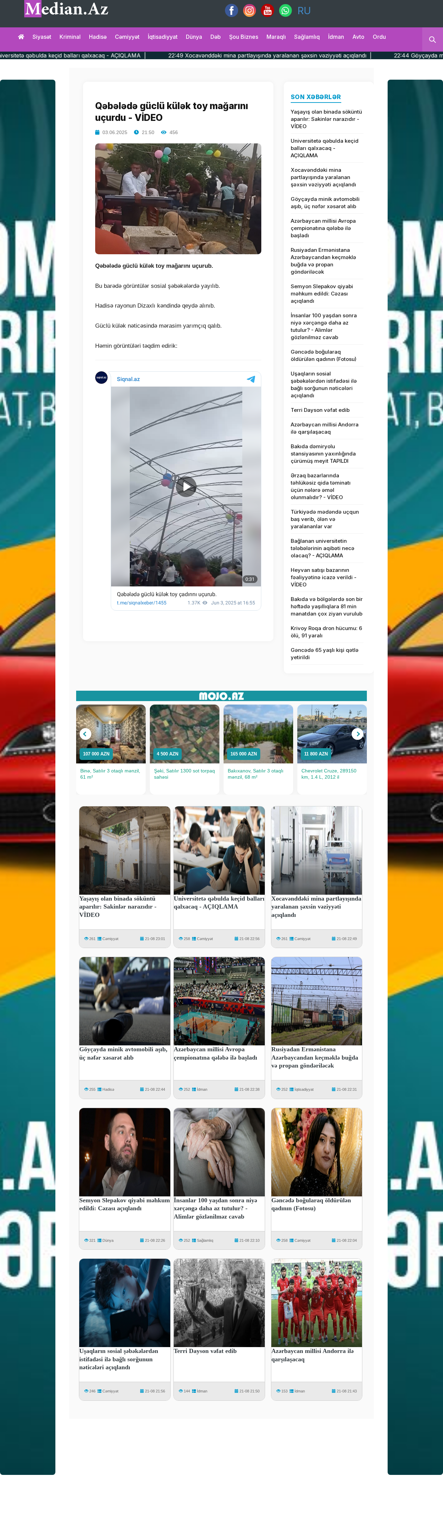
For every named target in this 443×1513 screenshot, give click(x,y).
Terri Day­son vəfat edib (320, 410)
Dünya (194, 36)
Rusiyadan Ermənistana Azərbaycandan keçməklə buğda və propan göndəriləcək (323, 261)
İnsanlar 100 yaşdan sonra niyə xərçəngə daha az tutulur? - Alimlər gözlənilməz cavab (324, 326)
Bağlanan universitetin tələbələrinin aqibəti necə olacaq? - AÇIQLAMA (322, 548)
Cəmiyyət (127, 36)
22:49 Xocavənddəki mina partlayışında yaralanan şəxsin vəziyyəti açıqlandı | (130, 55)
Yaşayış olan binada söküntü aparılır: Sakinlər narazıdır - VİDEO (326, 119)
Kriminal (70, 36)
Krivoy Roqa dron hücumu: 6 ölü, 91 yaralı (326, 632)
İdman (336, 36)
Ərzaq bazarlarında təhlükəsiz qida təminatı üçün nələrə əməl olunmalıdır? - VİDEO (321, 486)
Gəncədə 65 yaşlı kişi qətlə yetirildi (325, 654)
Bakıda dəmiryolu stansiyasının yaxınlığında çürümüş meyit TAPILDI (323, 453)
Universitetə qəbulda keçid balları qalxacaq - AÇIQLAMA (325, 148)
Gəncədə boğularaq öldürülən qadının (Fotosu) (323, 355)
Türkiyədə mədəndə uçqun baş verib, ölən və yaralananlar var (325, 519)
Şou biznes (243, 36)
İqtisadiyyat (163, 36)
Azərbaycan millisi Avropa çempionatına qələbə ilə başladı (323, 228)
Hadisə (98, 36)
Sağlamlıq (307, 36)
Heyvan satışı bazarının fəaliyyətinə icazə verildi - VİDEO (323, 577)
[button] (85, 734)
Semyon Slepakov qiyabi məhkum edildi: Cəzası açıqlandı (322, 293)
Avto (358, 36)
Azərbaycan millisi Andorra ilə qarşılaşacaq (325, 428)
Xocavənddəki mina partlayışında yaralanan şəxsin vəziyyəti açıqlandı (323, 177)
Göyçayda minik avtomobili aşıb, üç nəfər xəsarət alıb (325, 203)
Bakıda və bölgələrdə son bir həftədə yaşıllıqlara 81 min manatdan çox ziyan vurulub (327, 606)
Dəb (215, 36)
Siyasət (42, 36)
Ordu (379, 36)
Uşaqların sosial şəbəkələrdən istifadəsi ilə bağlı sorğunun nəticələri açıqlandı (324, 384)
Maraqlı (276, 36)
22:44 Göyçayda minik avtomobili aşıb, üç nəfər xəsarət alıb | (336, 55)
